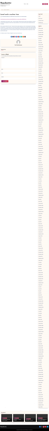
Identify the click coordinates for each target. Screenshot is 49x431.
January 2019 (41, 128)
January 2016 (41, 191)
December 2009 (41, 325)
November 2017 (41, 148)
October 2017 (40, 150)
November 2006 (41, 400)
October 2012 (40, 256)
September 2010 (41, 307)
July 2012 (40, 262)
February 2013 (41, 248)
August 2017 (40, 154)
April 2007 (40, 390)
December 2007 (41, 374)
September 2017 (41, 152)
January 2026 (41, 30)
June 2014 (40, 217)
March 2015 (40, 201)
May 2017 (40, 158)
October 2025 (41, 36)
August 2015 (40, 197)
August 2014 (40, 213)
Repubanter (5, 3)
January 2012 (41, 274)
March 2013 (40, 246)
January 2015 (41, 203)
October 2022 (41, 83)
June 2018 (40, 138)
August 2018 (40, 136)
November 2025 (41, 34)
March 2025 (40, 42)
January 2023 (41, 79)
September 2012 (41, 258)
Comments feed (41, 20)
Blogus (27, 429)
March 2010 (40, 319)
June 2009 (40, 337)
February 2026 (41, 28)
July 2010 (40, 311)
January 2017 (41, 166)
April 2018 (40, 142)
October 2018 (40, 132)
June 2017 (40, 156)
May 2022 (40, 85)
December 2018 (41, 130)
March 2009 (40, 343)
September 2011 (41, 282)
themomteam (4, 16)
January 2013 (41, 250)
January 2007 (41, 396)
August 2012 (40, 260)
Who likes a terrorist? (29, 420)
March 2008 (40, 368)
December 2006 (41, 398)
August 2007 (40, 382)
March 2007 (40, 392)
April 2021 (40, 95)
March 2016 (40, 187)
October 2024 (41, 48)
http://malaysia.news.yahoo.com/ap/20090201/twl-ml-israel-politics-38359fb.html (13, 19)
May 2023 (40, 73)
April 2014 (40, 221)
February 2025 (41, 44)
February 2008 (41, 370)
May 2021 (40, 93)
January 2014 (41, 227)
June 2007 (40, 386)
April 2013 (40, 244)
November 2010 (41, 303)
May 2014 (40, 219)
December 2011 (41, 276)
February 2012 (41, 272)
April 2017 (40, 160)
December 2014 (41, 205)
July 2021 (40, 91)
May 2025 (40, 38)
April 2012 (40, 268)
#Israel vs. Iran (19, 16)
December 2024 (41, 46)
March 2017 (40, 162)
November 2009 (41, 327)
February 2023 (41, 77)
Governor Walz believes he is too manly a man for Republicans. (42, 420)
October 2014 (40, 209)
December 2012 (41, 252)
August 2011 (40, 284)
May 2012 (40, 266)
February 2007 (41, 394)
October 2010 (40, 305)
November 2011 (41, 278)
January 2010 (41, 323)
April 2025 (40, 40)
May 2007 (40, 388)
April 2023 (40, 75)
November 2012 (41, 254)
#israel (16, 16)
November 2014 (41, 207)
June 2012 (40, 264)
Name (2, 69)
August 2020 (40, 103)
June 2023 (40, 71)
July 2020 (40, 105)
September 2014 (41, 211)
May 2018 (40, 140)
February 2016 (41, 189)
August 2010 (40, 309)
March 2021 (40, 97)
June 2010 (40, 313)
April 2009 (40, 341)
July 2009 (40, 335)
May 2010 (40, 315)
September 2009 (41, 331)
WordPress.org (41, 22)
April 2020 (40, 109)
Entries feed (40, 18)
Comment (3, 57)
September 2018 (41, 134)
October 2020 (41, 99)
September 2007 (41, 380)
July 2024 (40, 52)
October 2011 (40, 280)
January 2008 (41, 372)
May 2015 (40, 199)
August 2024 (40, 50)
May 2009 (40, 339)
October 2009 (41, 329)
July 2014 (40, 215)
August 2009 (40, 333)
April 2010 (40, 317)
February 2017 (41, 164)
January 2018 (41, 146)
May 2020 (40, 107)
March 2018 (40, 144)
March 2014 (40, 223)
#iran (14, 16)
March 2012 (40, 270)
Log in (39, 16)
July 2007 (40, 384)
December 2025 (41, 32)
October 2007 (41, 378)
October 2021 (40, 89)
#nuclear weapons (24, 16)
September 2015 (41, 195)
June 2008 (40, 362)
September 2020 (41, 101)
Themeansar (30, 429)
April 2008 (40, 366)
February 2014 (41, 225)
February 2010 (41, 321)
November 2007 (41, 376)
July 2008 (40, 360)
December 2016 (41, 168)
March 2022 (40, 87)
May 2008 (40, 364)
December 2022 (41, 81)
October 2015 (40, 193)
